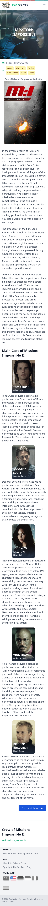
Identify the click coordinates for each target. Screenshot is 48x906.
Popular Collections (12, 853)
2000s (31, 73)
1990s (23, 73)
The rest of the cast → (32, 808)
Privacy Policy (19, 863)
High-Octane (12, 73)
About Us (7, 863)
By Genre (27, 853)
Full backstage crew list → (16, 840)
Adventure (20, 68)
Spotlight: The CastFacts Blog (17, 867)
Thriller (31, 68)
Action (10, 68)
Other (36, 853)
